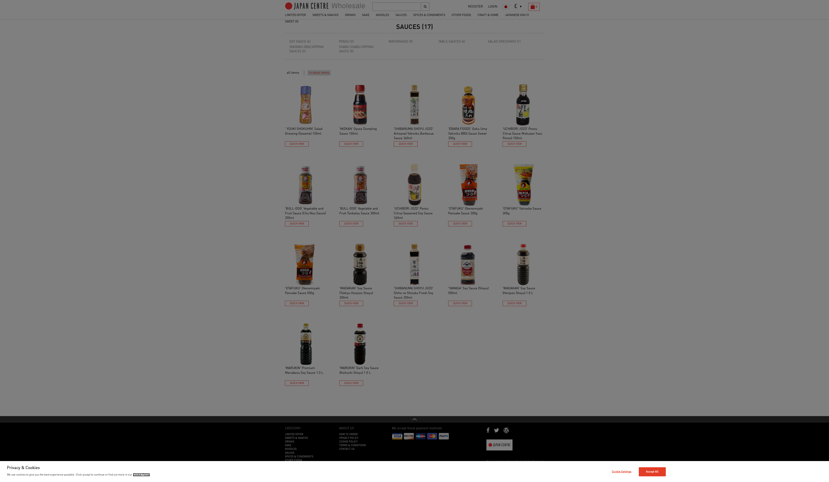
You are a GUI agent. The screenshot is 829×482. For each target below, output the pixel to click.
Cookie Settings (621, 471)
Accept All (652, 471)
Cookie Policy (141, 474)
